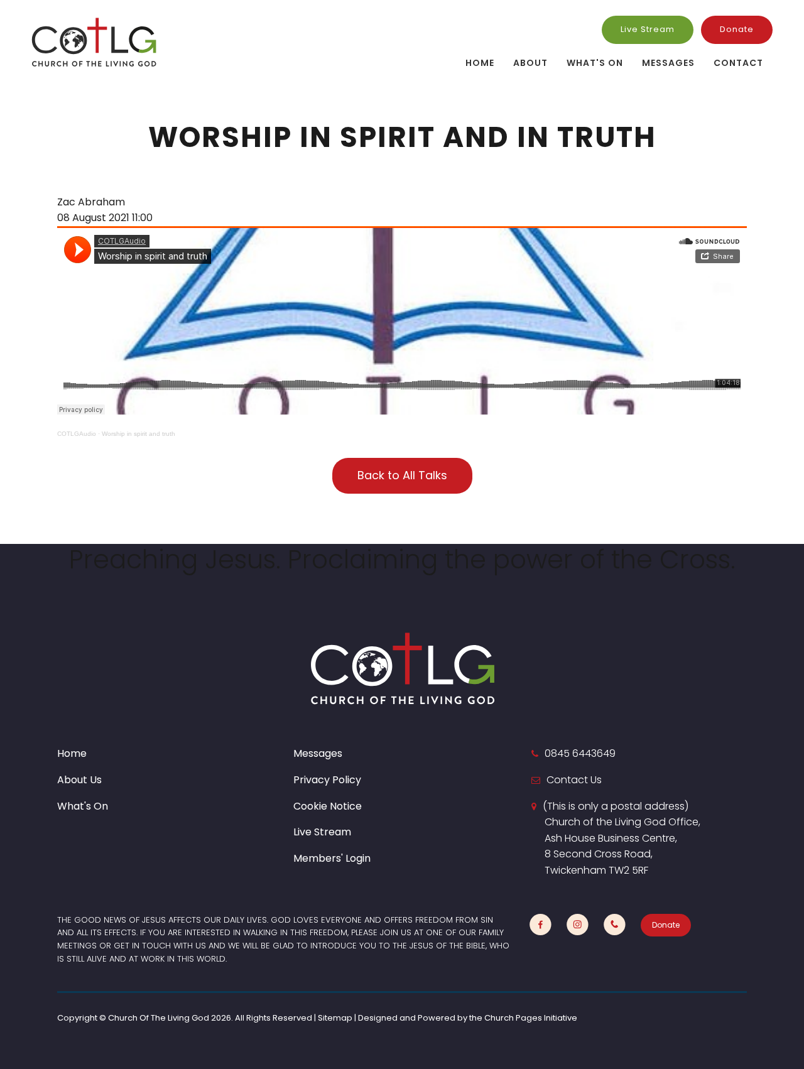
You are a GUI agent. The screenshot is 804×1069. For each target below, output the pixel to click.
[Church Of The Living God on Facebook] (540, 925)
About (530, 63)
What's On (595, 63)
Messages (668, 63)
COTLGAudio (76, 433)
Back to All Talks (402, 475)
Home (479, 63)
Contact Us (574, 780)
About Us (79, 780)
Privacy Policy (327, 780)
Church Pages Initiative (530, 1018)
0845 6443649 (580, 753)
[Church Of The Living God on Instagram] (578, 925)
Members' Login (332, 858)
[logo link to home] (94, 42)
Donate (737, 29)
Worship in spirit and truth (138, 433)
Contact (738, 63)
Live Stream (648, 29)
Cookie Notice (327, 806)
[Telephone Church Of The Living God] (615, 925)
